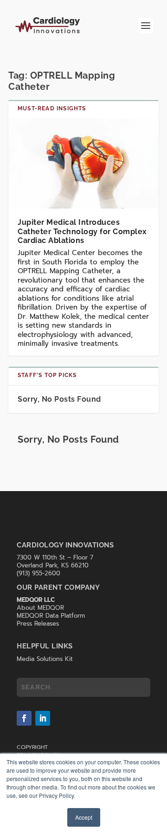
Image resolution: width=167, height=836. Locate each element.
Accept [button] (83, 817)
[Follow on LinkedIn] (42, 718)
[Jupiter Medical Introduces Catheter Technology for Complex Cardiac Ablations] (83, 163)
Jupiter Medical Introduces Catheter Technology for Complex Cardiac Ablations (82, 231)
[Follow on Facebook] (24, 718)
